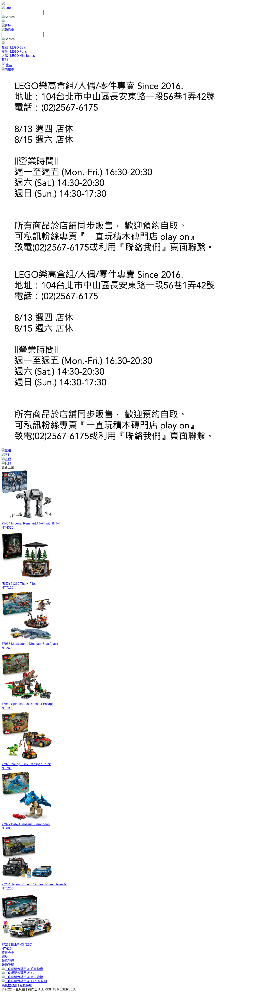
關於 (5, 956)
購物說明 (8, 965)
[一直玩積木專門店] (6, 7)
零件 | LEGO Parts (14, 51)
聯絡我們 (8, 960)
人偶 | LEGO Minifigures (18, 55)
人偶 (8, 459)
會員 (8, 25)
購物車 (9, 30)
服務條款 (26, 985)
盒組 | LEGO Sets (14, 47)
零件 (8, 454)
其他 (5, 59)
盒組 (8, 450)
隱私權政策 (9, 985)
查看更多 (8, 952)
